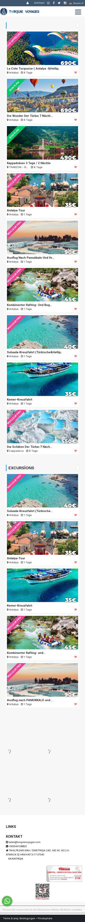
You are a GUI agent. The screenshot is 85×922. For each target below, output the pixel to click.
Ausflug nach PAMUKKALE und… (30, 700)
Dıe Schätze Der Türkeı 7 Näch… (29, 447)
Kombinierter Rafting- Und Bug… (29, 305)
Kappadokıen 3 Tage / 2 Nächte (29, 163)
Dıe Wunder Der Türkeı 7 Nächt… (30, 116)
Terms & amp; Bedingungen (19, 918)
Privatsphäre (45, 918)
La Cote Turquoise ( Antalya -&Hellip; (33, 68)
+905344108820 (17, 846)
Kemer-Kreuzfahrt (19, 399)
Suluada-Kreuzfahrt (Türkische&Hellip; (34, 352)
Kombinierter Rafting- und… (26, 653)
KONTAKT (39, 3)
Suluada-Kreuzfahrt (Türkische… (30, 511)
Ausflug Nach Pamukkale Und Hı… (30, 257)
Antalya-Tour (16, 210)
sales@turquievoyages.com (25, 842)
